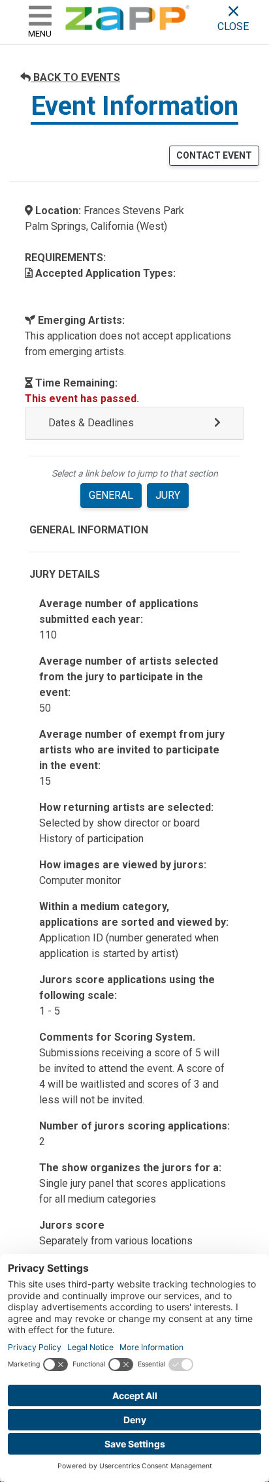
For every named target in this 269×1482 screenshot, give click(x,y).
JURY (167, 495)
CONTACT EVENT (214, 155)
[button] (134, 423)
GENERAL (111, 495)
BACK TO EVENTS (75, 77)
